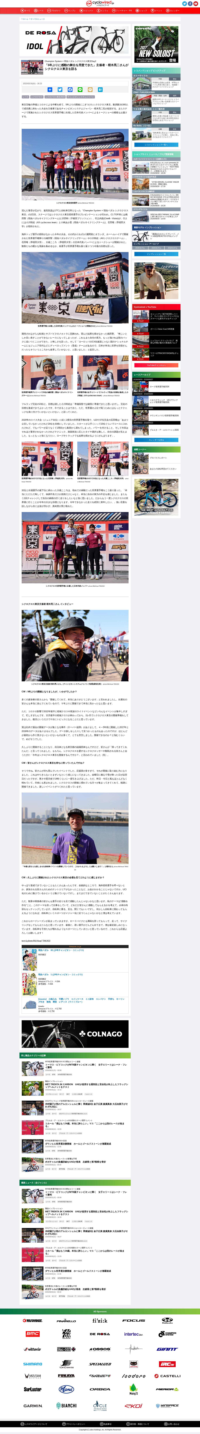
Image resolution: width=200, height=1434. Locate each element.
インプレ (72, 11)
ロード (61, 1094)
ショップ (143, 11)
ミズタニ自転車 (77, 1094)
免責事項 (107, 1424)
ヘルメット (88, 1094)
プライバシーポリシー (75, 1424)
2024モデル (172, 248)
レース (40, 11)
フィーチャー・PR (124, 11)
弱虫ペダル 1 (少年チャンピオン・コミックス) (60, 974)
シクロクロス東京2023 (55, 97)
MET (68, 1094)
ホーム (25, 19)
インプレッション (52, 1094)
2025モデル (156, 248)
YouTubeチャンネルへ (156, 365)
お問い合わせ (173, 1424)
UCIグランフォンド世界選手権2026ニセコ (73, 1113)
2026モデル (140, 248)
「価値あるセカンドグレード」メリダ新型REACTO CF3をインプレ (164, 236)
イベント (158, 11)
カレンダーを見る (156, 440)
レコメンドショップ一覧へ (156, 145)
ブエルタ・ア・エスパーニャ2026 (70, 1133)
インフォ (104, 11)
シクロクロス (37, 97)
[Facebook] (70, 89)
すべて (27, 11)
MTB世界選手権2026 (65, 1074)
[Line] (80, 89)
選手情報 (62, 1169)
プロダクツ (56, 11)
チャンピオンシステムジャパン (80, 97)
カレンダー (174, 11)
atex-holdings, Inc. (97, 1430)
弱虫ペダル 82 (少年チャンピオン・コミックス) (61, 950)
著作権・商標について (139, 1424)
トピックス (88, 11)
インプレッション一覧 (156, 254)
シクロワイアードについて (35, 1424)
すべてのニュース (38, 19)
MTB (53, 1074)
